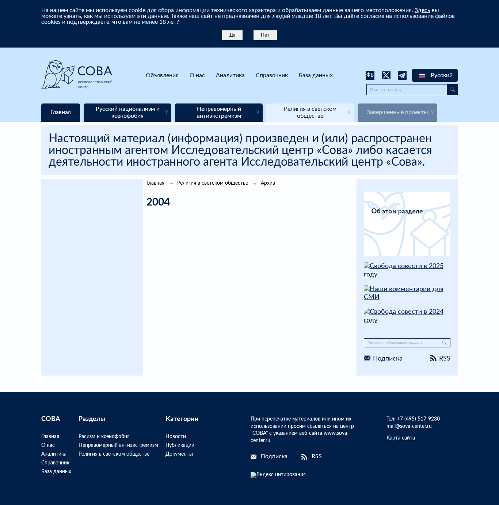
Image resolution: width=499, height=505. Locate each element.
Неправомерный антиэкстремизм (118, 445)
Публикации (179, 445)
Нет (265, 35)
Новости (175, 436)
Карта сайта (400, 438)
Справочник (272, 75)
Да (232, 35)
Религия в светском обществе (114, 454)
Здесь (422, 10)
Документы (179, 454)
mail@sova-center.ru (409, 426)
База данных (316, 75)
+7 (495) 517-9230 (418, 419)
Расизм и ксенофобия (104, 436)
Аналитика (230, 75)
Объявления (162, 75)
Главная (50, 436)
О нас (197, 75)
